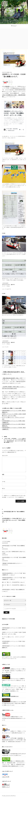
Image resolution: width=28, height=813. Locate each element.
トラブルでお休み (6, 541)
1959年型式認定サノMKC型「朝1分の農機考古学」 (13, 589)
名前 (3, 474)
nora (11, 72)
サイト (3, 488)
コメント (4, 455)
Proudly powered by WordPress (9, 795)
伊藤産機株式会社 (14, 696)
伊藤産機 (7, 86)
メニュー (15, 25)
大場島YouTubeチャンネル (16, 716)
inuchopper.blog (13, 753)
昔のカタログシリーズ (18, 88)
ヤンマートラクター (8, 439)
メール (3, 481)
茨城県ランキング (6, 786)
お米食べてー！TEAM (15, 731)
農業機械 (5, 436)
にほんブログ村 (5, 776)
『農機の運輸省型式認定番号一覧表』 (13, 372)
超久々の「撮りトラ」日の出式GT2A (10, 582)
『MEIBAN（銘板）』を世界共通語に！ (10, 438)
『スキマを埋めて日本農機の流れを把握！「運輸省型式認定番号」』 (13, 95)
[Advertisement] (14, 38)
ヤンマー (23, 86)
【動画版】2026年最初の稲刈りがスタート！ (12, 563)
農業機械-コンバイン (9, 442)
